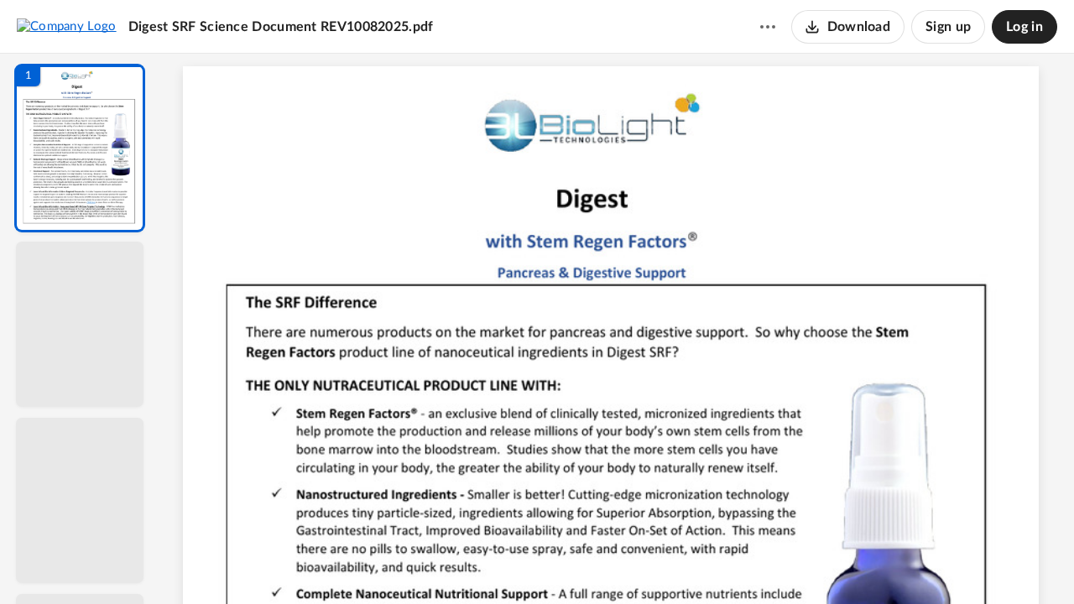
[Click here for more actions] (768, 27)
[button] (80, 148)
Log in (1024, 27)
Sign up (948, 27)
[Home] (67, 26)
